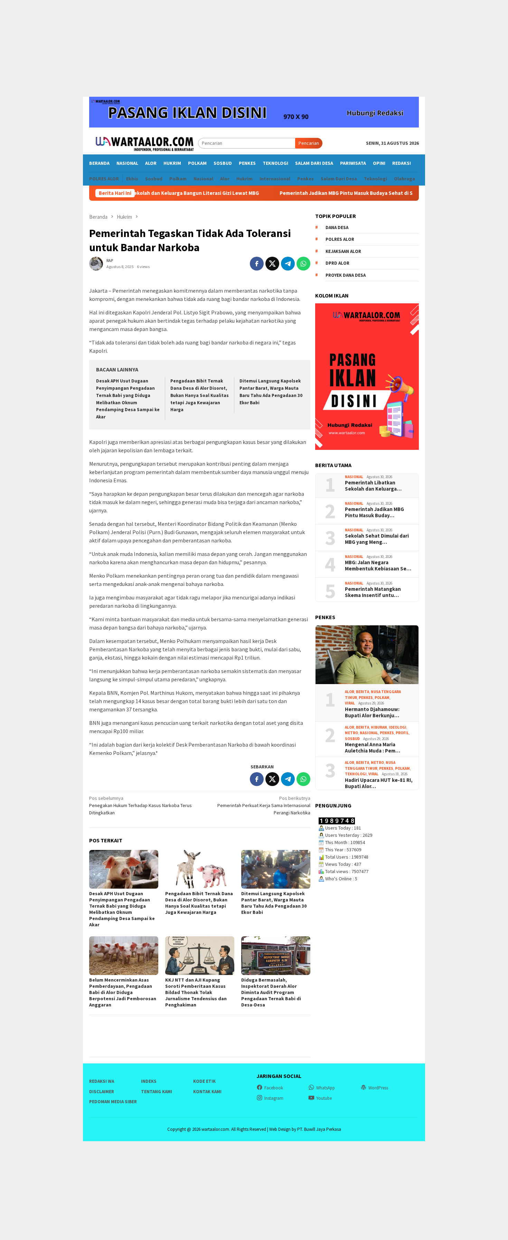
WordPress (378, 1088)
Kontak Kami (207, 1092)
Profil (402, 732)
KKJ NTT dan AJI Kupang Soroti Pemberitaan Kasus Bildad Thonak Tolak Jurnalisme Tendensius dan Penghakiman (196, 992)
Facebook (273, 1088)
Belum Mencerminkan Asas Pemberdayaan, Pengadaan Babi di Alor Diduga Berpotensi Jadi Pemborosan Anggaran (122, 992)
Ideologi (397, 727)
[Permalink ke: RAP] (96, 263)
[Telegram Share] (288, 264)
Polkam (382, 697)
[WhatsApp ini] (303, 264)
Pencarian (309, 143)
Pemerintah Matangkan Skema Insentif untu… (373, 592)
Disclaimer (101, 1092)
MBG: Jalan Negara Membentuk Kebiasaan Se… (378, 565)
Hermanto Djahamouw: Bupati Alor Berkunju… (372, 712)
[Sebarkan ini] (257, 264)
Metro (351, 732)
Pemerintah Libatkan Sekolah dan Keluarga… (373, 486)
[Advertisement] (254, 48)
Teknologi (356, 774)
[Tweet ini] (272, 264)
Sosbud (352, 738)
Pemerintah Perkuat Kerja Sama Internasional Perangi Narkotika (263, 805)
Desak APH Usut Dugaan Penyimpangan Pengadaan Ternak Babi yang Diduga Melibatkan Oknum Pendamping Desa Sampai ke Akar (122, 909)
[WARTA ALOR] (143, 143)
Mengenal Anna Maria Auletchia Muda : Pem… (372, 747)
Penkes (366, 697)
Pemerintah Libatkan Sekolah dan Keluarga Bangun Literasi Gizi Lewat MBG (135, 193)
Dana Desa (337, 227)
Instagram (273, 1098)
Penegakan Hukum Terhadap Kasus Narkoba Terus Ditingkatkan (140, 805)
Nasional (354, 476)
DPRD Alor (337, 263)
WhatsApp (325, 1088)
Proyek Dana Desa (346, 275)
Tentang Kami (156, 1092)
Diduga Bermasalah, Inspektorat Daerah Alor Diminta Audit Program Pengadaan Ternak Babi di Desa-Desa (271, 992)
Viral (350, 703)
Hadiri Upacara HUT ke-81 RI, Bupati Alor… (379, 783)
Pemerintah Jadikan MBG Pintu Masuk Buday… (374, 512)
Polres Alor (340, 239)
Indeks (149, 1081)
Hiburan (379, 727)
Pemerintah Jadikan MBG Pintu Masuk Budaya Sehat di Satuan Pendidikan (333, 193)
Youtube (324, 1098)
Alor (349, 691)
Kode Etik (204, 1081)
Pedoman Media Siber (113, 1102)
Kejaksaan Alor (343, 251)
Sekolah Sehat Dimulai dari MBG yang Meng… (377, 539)
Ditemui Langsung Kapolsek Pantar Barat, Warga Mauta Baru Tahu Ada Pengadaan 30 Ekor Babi (274, 902)
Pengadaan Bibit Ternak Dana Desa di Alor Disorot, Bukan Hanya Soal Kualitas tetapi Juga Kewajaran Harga (199, 395)
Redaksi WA (101, 1081)
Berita (362, 691)
